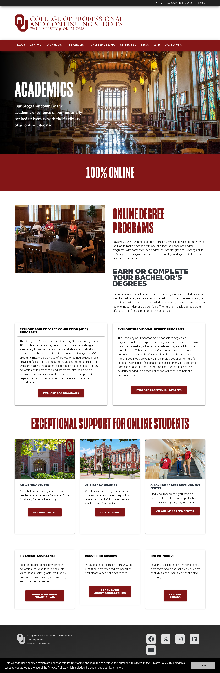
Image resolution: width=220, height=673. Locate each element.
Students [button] (127, 45)
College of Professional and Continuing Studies (50, 635)
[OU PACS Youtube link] (151, 649)
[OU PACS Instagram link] (180, 638)
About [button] (34, 45)
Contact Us (173, 45)
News (145, 45)
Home (21, 45)
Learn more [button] (116, 667)
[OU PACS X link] (166, 638)
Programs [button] (76, 45)
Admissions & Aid (103, 45)
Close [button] (203, 665)
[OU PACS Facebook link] (151, 638)
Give (157, 45)
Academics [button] (54, 45)
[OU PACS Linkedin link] (194, 638)
